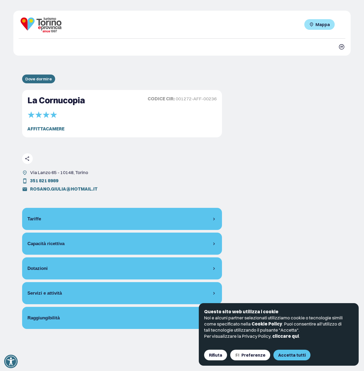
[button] (11, 361)
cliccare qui (285, 336)
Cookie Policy (267, 324)
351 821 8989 (44, 180)
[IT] (341, 47)
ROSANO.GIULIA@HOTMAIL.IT (64, 189)
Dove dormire (38, 79)
